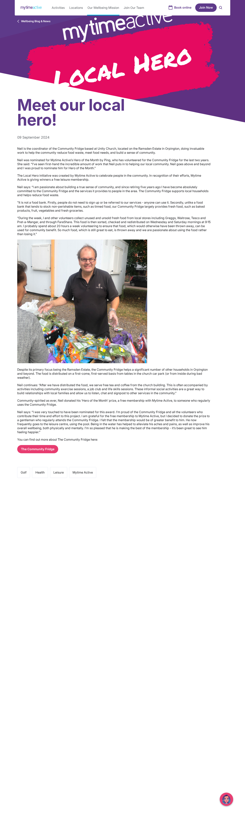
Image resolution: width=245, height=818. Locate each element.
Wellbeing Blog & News (36, 21)
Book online (182, 7)
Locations (76, 8)
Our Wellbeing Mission (103, 8)
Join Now (206, 7)
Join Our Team (134, 8)
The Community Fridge (37, 449)
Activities (58, 8)
